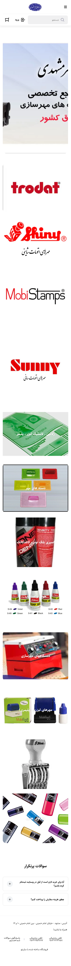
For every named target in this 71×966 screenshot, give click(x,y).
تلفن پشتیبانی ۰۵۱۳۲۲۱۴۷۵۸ (56, 939)
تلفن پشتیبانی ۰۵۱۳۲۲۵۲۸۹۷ (36, 939)
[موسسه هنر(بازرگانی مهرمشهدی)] (35, 6)
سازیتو (24, 949)
